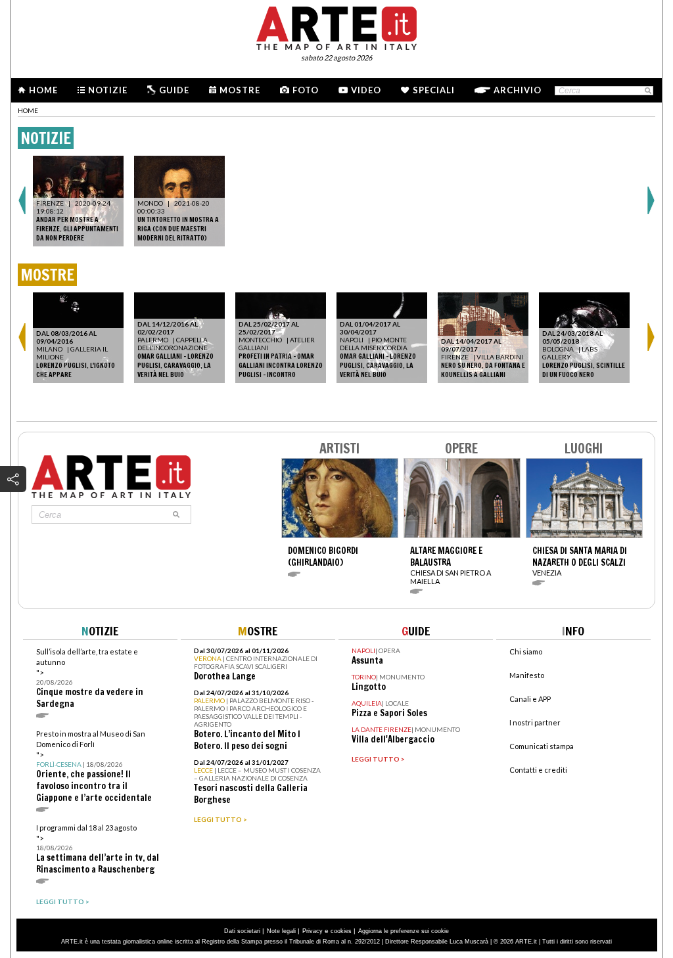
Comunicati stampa (541, 746)
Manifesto (526, 675)
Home (43, 90)
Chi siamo (525, 651)
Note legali (281, 931)
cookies (341, 931)
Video (366, 90)
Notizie (108, 90)
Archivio (518, 90)
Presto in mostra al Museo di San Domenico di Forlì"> (94, 766)
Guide (174, 90)
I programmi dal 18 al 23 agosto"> (97, 849)
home (28, 110)
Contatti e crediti (538, 769)
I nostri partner (535, 722)
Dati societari (242, 931)
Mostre (240, 90)
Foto (305, 90)
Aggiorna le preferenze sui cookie (403, 931)
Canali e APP (530, 699)
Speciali (434, 90)
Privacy (312, 931)
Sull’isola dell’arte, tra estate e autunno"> (89, 678)
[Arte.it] (336, 26)
